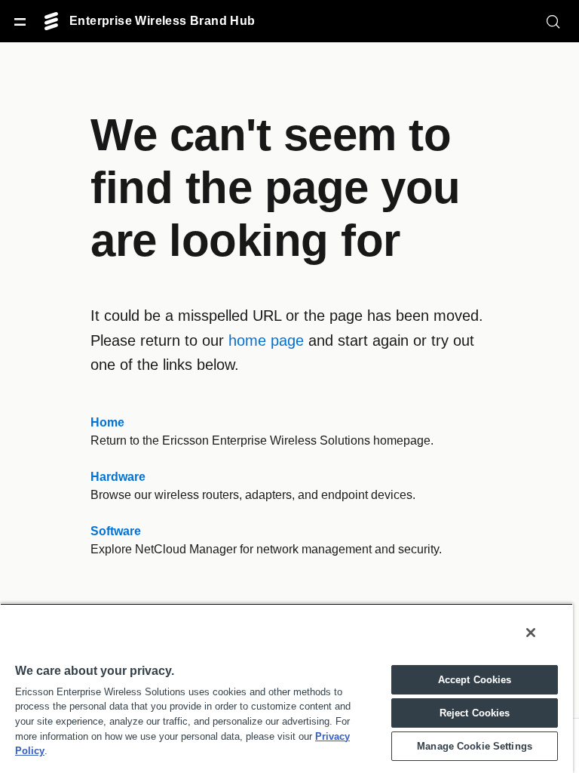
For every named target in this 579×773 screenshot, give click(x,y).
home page (257, 340)
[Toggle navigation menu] (19, 21)
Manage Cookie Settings (474, 746)
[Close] (530, 632)
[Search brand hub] (553, 21)
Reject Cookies (474, 713)
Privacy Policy (258, 736)
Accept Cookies (475, 679)
